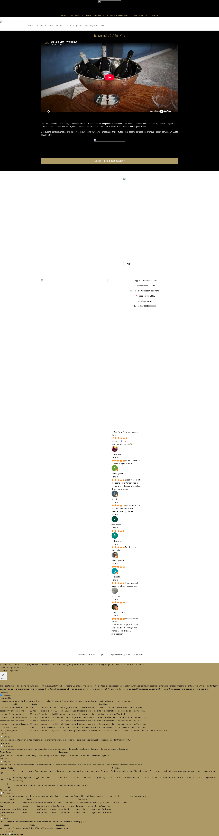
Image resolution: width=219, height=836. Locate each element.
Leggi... (129, 263)
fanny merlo (116, 596)
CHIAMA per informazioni (109, 406)
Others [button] (2, 815)
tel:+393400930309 (148, 306)
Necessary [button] (4, 692)
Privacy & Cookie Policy (133, 654)
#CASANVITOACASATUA (109, 397)
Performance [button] (5, 743)
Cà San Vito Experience (118, 15)
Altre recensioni (117, 634)
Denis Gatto (116, 576)
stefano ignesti (117, 473)
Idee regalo (99, 15)
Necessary (7, 695)
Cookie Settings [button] (7, 670)
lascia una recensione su (121, 444)
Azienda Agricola (139, 15)
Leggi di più (82, 192)
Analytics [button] (3, 758)
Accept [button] (16, 670)
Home (63, 15)
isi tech (114, 499)
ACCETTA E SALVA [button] (6, 831)
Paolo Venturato (118, 541)
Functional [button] (4, 733)
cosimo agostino (118, 560)
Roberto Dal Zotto (118, 612)
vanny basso (116, 524)
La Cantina (76, 15)
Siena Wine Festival (82, 179)
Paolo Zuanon (117, 454)
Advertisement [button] (5, 790)
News (88, 15)
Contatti (154, 15)
